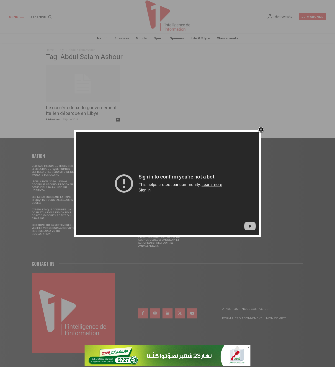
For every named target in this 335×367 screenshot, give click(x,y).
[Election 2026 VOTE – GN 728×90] (167, 365)
